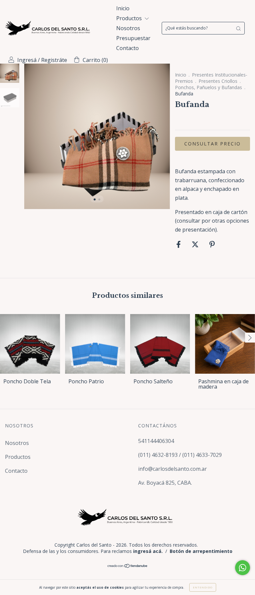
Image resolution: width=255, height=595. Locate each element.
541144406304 (156, 441)
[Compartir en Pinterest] (212, 244)
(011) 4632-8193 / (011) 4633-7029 (180, 455)
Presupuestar (133, 38)
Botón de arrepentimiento (201, 551)
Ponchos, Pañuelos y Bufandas (208, 87)
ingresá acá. (148, 551)
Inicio (122, 8)
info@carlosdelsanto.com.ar (172, 468)
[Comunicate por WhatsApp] (242, 567)
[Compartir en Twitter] (196, 244)
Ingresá (27, 60)
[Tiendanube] (127, 565)
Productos (129, 18)
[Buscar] (238, 28)
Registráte (54, 60)
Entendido (202, 587)
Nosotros (128, 28)
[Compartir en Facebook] (179, 244)
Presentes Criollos (218, 81)
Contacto (127, 48)
